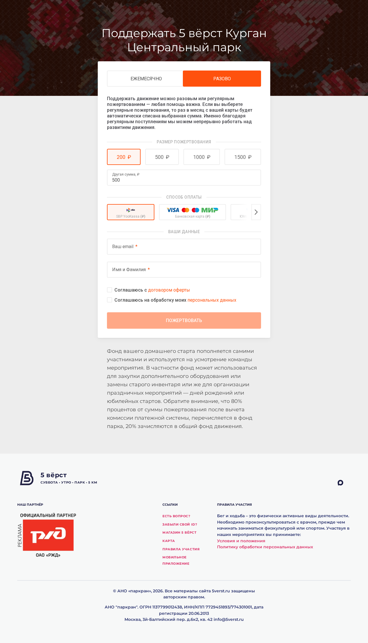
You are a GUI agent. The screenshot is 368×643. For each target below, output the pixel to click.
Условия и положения (241, 540)
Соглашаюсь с (152, 290)
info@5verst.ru (229, 619)
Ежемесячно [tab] (146, 78)
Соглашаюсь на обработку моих (175, 300)
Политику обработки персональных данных (265, 546)
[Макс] (344, 483)
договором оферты (169, 290)
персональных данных (211, 300)
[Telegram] (331, 483)
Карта (168, 541)
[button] (124, 157)
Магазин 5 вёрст (179, 532)
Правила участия (181, 549)
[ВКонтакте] (317, 483)
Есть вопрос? (176, 516)
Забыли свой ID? (179, 524)
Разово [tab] (222, 78)
